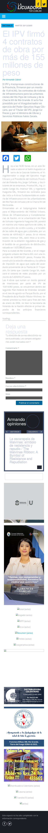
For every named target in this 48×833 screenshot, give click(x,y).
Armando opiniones (16, 421)
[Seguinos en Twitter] (44, 3)
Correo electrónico (16, 386)
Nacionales (7, 25)
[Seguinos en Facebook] (38, 3)
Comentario (12, 348)
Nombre (10, 378)
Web (8, 394)
